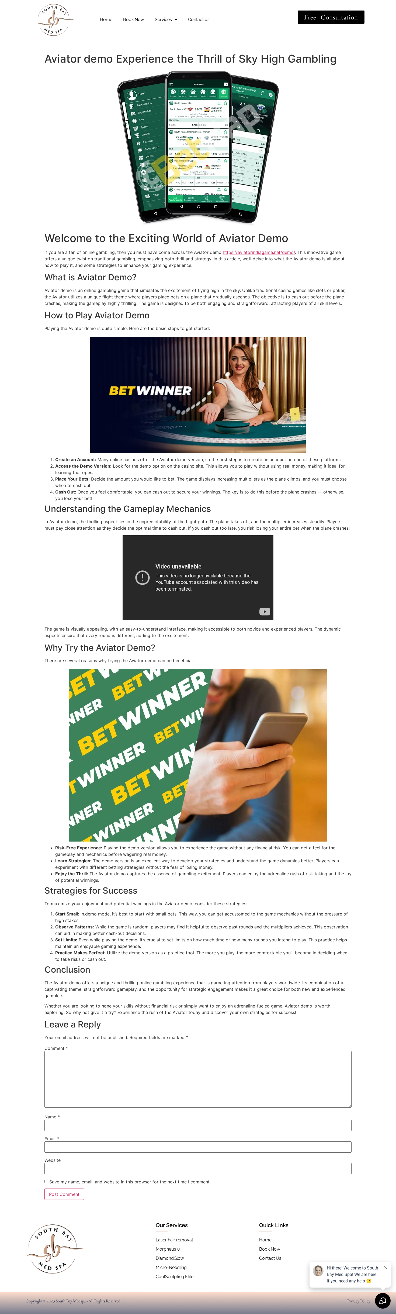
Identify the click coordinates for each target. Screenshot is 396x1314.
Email (51, 1138)
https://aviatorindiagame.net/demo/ (259, 252)
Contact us (199, 19)
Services (163, 19)
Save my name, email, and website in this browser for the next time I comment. (130, 1182)
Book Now (133, 19)
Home (106, 19)
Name (52, 1117)
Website (52, 1160)
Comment (56, 1048)
